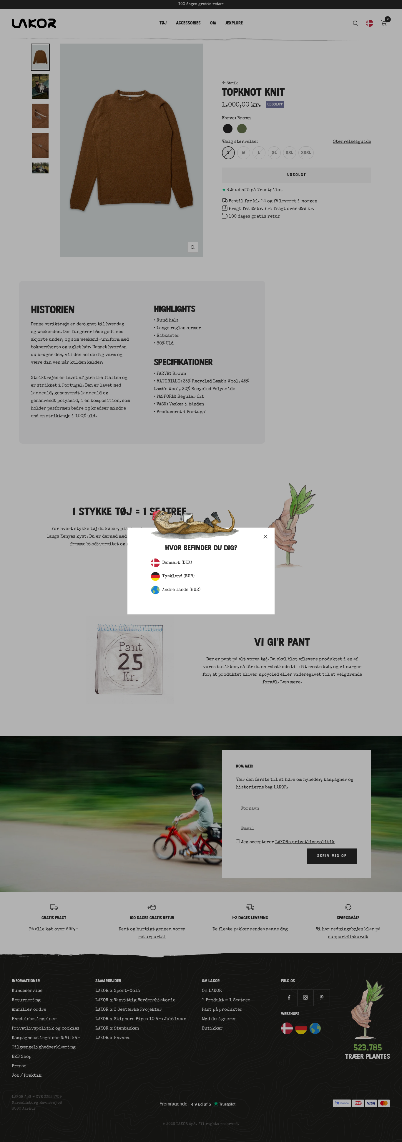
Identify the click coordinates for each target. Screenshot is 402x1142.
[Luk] (265, 537)
